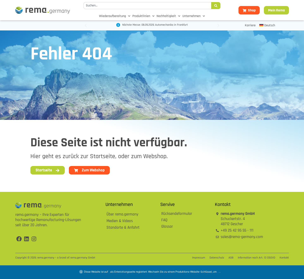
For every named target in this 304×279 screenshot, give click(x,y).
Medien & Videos (120, 221)
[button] (86, 25)
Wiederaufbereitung (112, 16)
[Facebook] (19, 239)
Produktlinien (141, 16)
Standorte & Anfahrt (123, 228)
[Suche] (215, 5)
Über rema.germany (122, 214)
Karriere (250, 25)
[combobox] (147, 5)
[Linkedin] (26, 239)
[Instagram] (34, 239)
